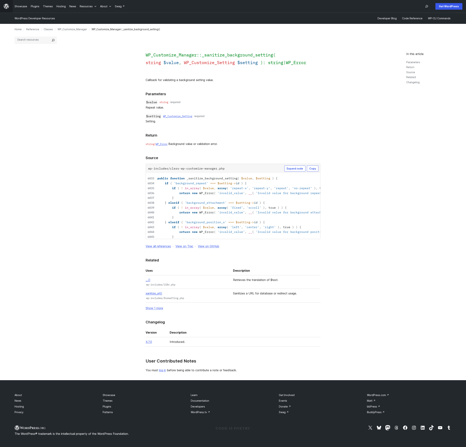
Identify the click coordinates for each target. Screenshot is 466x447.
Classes (48, 29)
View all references (158, 246)
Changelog (413, 82)
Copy (312, 168)
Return (410, 67)
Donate (285, 406)
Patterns (108, 412)
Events (283, 400)
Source (410, 72)
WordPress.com (378, 395)
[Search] (53, 40)
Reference (32, 29)
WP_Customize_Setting (177, 116)
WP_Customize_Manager (72, 29)
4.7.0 (149, 342)
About (18, 395)
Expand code (295, 168)
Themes (107, 400)
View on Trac (184, 246)
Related (411, 77)
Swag (284, 412)
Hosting (19, 406)
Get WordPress (449, 6)
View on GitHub (208, 246)
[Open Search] (427, 6)
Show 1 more (154, 308)
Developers (198, 406)
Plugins (107, 406)
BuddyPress (376, 412)
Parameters (413, 62)
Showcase (109, 395)
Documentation (200, 400)
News (18, 400)
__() (148, 280)
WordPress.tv (200, 412)
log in (162, 370)
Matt (371, 400)
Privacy (19, 412)
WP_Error (296, 62)
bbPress (373, 406)
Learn (194, 395)
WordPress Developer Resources (35, 18)
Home (18, 29)
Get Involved (287, 395)
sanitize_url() (154, 293)
